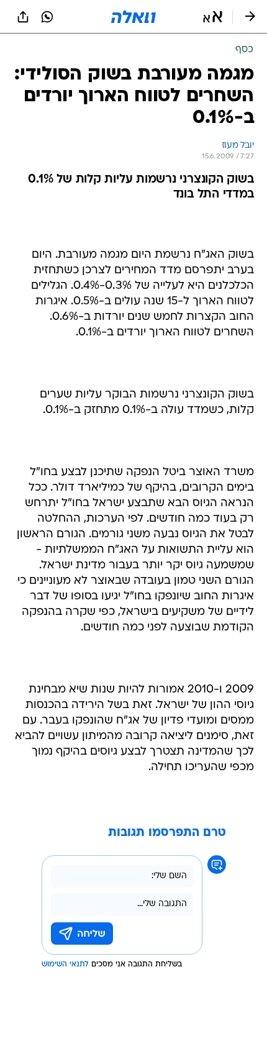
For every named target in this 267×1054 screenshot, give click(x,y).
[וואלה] (133, 17)
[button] (212, 16)
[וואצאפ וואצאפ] (47, 17)
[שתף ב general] (23, 17)
